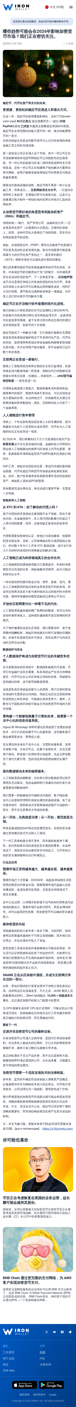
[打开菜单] (71, 7)
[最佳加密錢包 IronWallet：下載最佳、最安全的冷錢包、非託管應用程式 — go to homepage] (16, 7)
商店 (5, 1364)
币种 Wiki (8, 1370)
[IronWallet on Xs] (46, 1332)
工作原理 (8, 1352)
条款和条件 (39, 1394)
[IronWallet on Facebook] (62, 1332)
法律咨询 (45, 1364)
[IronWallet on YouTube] (54, 1332)
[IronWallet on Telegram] (70, 1332)
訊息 (42, 1352)
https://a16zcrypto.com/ (57, 1128)
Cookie (52, 1394)
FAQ (42, 1358)
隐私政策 (25, 1394)
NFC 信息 (8, 1358)
